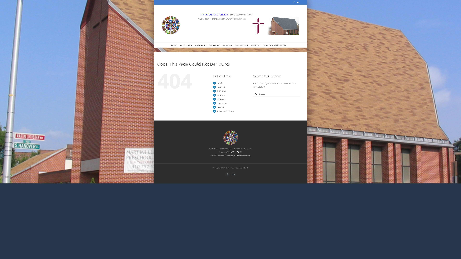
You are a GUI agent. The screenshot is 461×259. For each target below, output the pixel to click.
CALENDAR (221, 91)
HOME (219, 83)
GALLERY (220, 107)
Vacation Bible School (225, 111)
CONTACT (221, 95)
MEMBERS (221, 99)
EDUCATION (222, 103)
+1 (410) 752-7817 (234, 152)
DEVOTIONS (222, 87)
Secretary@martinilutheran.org (237, 155)
